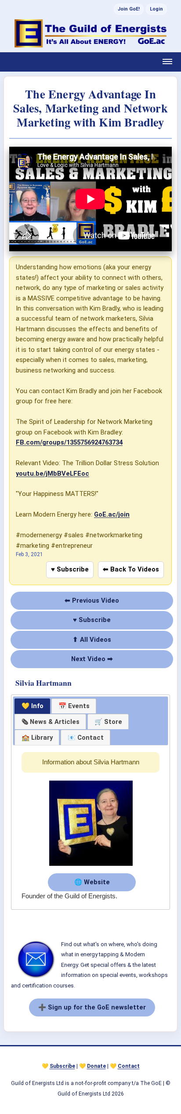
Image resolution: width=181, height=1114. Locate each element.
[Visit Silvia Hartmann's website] (91, 866)
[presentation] (50, 721)
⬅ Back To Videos (131, 569)
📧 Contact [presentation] (86, 737)
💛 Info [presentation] (32, 706)
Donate (96, 1066)
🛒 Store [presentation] (108, 722)
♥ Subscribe (70, 569)
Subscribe (62, 1066)
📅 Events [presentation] (74, 706)
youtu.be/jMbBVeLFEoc (52, 473)
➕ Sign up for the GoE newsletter (92, 1007)
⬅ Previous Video (92, 600)
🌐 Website (92, 882)
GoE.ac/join (112, 514)
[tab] (32, 706)
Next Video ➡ (92, 659)
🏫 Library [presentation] (37, 737)
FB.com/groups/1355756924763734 (69, 442)
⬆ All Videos (91, 640)
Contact (129, 1066)
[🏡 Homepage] (90, 33)
